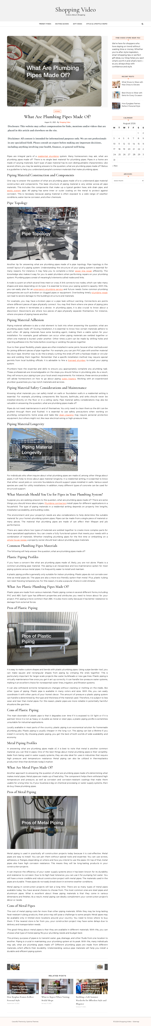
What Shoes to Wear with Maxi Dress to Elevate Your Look (132, 83)
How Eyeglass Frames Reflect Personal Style (131, 104)
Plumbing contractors (55, 503)
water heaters (69, 379)
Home (57, 111)
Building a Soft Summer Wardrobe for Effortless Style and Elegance (91, 1000)
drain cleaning (66, 415)
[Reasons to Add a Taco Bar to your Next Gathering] (12, 967)
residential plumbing (48, 156)
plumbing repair (100, 293)
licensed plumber (77, 360)
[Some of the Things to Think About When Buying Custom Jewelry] (102, 967)
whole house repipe (17, 540)
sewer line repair (83, 271)
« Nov (115, 166)
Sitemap (136, 1021)
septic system (14, 191)
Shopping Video (75, 9)
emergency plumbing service (48, 289)
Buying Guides (62, 24)
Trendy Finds (45, 24)
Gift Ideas (77, 24)
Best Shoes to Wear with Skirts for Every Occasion (132, 94)
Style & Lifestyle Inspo (96, 24)
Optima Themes (32, 1021)
